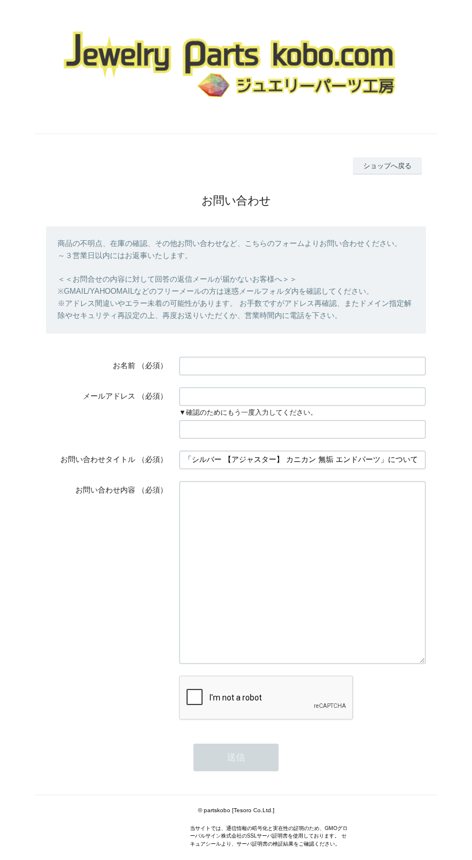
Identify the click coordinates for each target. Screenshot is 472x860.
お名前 (124, 365)
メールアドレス (109, 396)
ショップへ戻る (387, 166)
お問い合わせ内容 (105, 490)
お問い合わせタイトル (97, 459)
